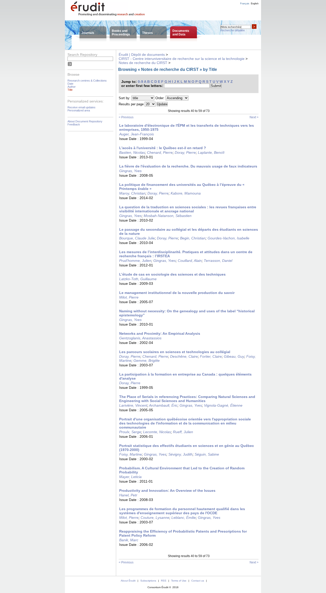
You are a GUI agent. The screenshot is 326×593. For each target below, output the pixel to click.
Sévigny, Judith (180, 454)
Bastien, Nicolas (132, 152)
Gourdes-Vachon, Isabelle (228, 238)
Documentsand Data (180, 32)
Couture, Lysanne (155, 517)
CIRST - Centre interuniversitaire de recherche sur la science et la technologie (181, 59)
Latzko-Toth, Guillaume (138, 279)
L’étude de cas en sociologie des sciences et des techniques (172, 274)
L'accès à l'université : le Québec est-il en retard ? (162, 148)
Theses (147, 33)
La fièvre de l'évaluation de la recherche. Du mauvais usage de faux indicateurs (188, 166)
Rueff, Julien (183, 432)
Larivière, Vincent (133, 405)
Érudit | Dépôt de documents (142, 55)
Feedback (73, 124)
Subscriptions (148, 580)
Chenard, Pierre (160, 152)
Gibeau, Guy (234, 356)
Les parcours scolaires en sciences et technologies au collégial (174, 352)
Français (244, 3)
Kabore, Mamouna (186, 193)
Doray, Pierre (185, 152)
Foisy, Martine (130, 454)
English (255, 3)
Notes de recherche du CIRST (143, 63)
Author (71, 86)
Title (70, 89)
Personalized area (78, 110)
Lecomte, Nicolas (157, 432)
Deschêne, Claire (184, 356)
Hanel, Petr (128, 495)
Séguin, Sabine (207, 454)
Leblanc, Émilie (183, 517)
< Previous (126, 117)
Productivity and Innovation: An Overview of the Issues (167, 490)
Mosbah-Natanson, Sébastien (168, 216)
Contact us (197, 580)
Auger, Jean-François (136, 134)
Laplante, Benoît (211, 152)
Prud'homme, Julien (135, 261)
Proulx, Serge (130, 432)
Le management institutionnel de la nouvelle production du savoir (177, 293)
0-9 (140, 82)
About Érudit (128, 580)
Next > (254, 117)
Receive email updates (81, 107)
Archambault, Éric (163, 405)
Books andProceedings (121, 32)
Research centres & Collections (87, 80)
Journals (88, 33)
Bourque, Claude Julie (137, 238)
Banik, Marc (128, 540)
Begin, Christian (193, 238)
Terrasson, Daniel (218, 261)
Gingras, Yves (130, 171)
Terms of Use (178, 580)
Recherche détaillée (232, 30)
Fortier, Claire (211, 356)
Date (70, 83)
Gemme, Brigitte (146, 360)
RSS (163, 580)
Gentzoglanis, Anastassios (140, 338)
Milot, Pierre (129, 297)
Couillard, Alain (190, 261)
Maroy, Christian (132, 193)
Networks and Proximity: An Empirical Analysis (159, 333)
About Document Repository (84, 121)
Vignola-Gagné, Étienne (223, 405)
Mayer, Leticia (130, 477)
